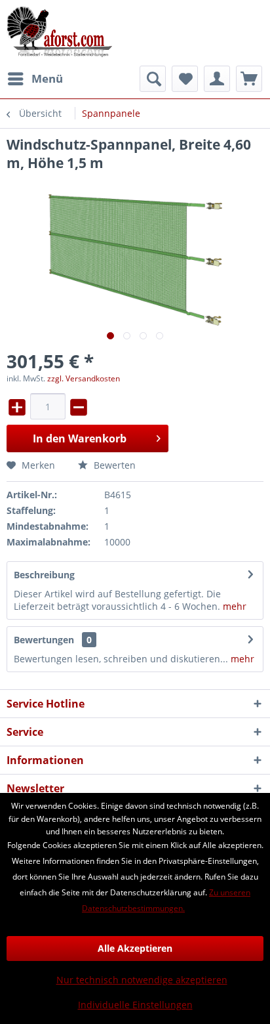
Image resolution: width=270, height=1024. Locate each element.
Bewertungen (44, 639)
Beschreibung (44, 574)
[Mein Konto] (217, 79)
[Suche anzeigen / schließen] (153, 79)
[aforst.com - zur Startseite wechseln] (60, 33)
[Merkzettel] (185, 79)
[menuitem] (34, 79)
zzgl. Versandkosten (83, 378)
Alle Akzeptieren (135, 948)
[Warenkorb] (249, 79)
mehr (234, 606)
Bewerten (113, 465)
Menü (47, 78)
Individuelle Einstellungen (135, 1004)
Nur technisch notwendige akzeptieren (141, 979)
